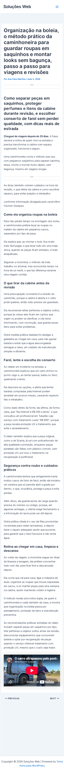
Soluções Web (17, 6)
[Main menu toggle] (57, 6)
